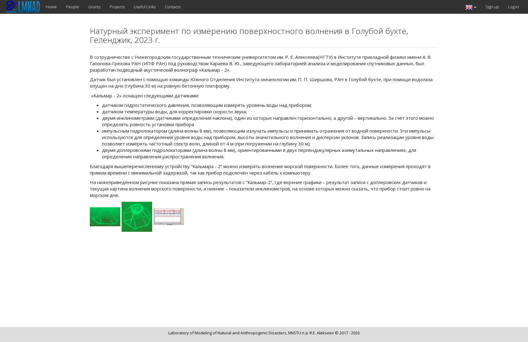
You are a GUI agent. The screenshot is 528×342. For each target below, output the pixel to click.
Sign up (492, 6)
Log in (513, 6)
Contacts (173, 6)
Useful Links (145, 6)
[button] (471, 7)
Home (51, 6)
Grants (94, 6)
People (72, 6)
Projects (117, 6)
